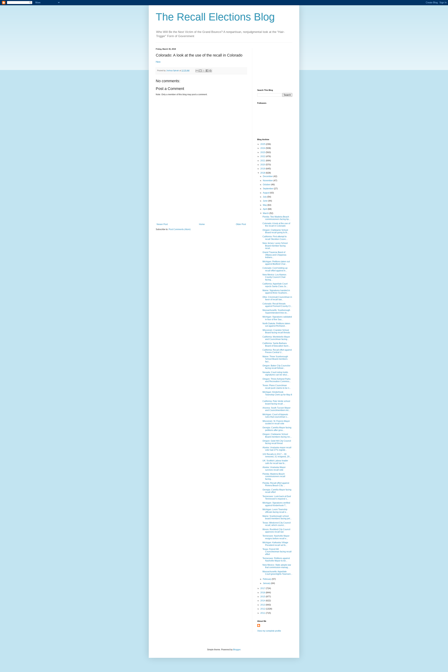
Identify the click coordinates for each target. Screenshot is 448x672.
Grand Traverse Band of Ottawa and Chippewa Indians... (274, 255)
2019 (263, 168)
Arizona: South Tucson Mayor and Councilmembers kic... (276, 409)
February (267, 579)
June (265, 201)
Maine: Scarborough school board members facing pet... (277, 517)
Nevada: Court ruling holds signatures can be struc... (275, 373)
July (265, 197)
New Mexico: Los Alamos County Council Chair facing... (274, 277)
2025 (263, 144)
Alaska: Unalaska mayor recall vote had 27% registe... (276, 448)
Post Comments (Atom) (180, 229)
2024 (263, 148)
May (265, 205)
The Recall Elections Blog (215, 17)
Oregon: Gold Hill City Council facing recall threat (276, 442)
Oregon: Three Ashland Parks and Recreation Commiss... (276, 380)
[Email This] (197, 70)
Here (158, 62)
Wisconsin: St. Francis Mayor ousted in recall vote (276, 422)
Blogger (236, 649)
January (267, 583)
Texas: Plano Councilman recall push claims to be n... (276, 386)
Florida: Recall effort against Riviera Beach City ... (275, 484)
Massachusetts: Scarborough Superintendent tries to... (276, 311)
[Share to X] (203, 70)
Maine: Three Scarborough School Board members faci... (275, 359)
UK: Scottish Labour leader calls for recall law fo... (275, 461)
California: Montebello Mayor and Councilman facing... (276, 338)
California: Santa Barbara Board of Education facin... (276, 344)
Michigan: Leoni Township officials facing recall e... (275, 510)
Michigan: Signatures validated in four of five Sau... (277, 318)
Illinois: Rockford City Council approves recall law (276, 530)
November (268, 180)
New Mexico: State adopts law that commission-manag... (276, 566)
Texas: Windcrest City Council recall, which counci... (276, 524)
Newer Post (162, 224)
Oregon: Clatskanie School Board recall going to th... (275, 231)
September (268, 188)
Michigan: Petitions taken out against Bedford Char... (276, 262)
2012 (263, 609)
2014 (263, 600)
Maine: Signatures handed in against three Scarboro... (276, 291)
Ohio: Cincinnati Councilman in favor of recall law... (277, 298)
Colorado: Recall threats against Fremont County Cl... (277, 304)
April (265, 209)
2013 (263, 605)
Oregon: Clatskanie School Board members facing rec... (277, 435)
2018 (263, 173)
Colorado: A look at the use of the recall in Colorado (276, 224)
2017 (263, 588)
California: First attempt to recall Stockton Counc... (275, 237)
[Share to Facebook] (207, 70)
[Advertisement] (201, 197)
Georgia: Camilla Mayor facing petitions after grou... (276, 428)
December (268, 176)
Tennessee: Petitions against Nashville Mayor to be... (276, 559)
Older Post (241, 224)
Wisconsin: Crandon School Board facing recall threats (276, 331)
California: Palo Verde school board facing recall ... (276, 402)
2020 (263, 164)
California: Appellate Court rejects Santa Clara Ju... (275, 285)
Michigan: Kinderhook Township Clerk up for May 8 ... (277, 394)
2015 (263, 596)
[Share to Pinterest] (210, 70)
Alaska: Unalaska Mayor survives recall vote (274, 468)
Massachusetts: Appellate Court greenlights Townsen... (277, 572)
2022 (263, 156)
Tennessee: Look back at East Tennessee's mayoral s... (276, 497)
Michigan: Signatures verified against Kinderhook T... (276, 504)
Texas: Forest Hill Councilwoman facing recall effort (277, 551)
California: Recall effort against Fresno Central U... (277, 351)
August (266, 193)
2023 (263, 152)
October (267, 184)
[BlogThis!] (200, 70)
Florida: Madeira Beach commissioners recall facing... (273, 476)
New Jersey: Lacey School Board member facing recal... (275, 245)
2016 (263, 592)
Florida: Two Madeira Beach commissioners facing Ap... (276, 218)
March (266, 213)
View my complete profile (269, 631)
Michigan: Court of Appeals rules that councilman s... (275, 415)
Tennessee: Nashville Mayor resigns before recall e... (275, 537)
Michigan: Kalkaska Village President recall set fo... (275, 543)
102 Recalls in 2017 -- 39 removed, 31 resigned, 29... (276, 455)
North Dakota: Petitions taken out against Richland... (276, 324)
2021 (263, 160)
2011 (263, 613)
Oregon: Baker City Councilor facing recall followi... (276, 366)
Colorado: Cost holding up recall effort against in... (275, 269)
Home (202, 224)
